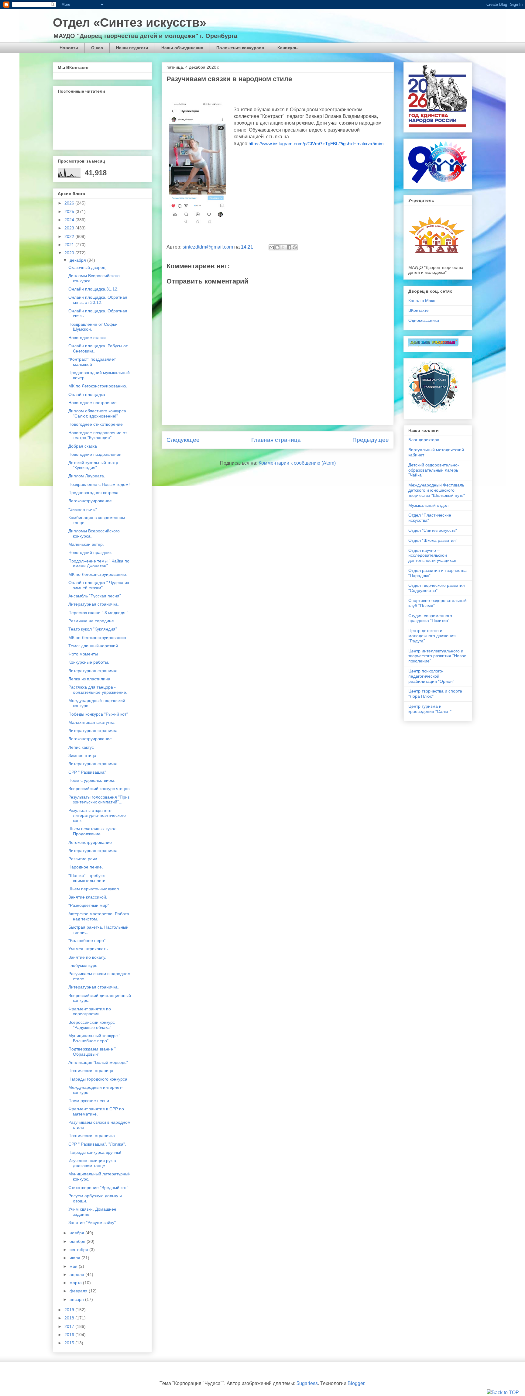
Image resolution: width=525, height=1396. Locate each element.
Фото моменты (83, 654)
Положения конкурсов (240, 47)
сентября (79, 1249)
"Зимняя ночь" (82, 509)
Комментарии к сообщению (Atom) (297, 463)
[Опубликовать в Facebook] (289, 247)
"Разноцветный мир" (88, 905)
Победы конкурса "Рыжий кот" (98, 714)
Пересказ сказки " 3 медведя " (98, 612)
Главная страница (276, 440)
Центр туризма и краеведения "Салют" (429, 709)
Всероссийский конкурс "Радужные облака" (91, 1025)
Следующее (183, 440)
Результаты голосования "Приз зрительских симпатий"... (98, 800)
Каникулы (288, 47)
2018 (69, 1317)
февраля (79, 1290)
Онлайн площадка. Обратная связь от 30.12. (97, 300)
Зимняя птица (82, 755)
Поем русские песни (88, 1100)
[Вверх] (503, 1392)
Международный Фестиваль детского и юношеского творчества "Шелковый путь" (436, 490)
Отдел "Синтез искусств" (432, 530)
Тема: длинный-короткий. (93, 645)
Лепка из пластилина (89, 678)
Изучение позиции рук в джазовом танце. (92, 1163)
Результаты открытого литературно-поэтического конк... (97, 815)
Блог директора (423, 439)
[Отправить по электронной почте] (272, 247)
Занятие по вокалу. (87, 957)
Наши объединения (182, 47)
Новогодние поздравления (95, 454)
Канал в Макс (421, 300)
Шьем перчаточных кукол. (94, 888)
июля (75, 1257)
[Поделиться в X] (283, 247)
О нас (97, 47)
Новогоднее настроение (92, 402)
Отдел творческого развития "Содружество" (436, 588)
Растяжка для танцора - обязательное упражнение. (97, 690)
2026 (69, 203)
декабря (78, 260)
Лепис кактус (81, 747)
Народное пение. (85, 867)
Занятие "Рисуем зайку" (92, 1222)
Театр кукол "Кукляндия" (92, 629)
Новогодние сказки (87, 337)
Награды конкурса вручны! (94, 1152)
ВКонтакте (418, 310)
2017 (69, 1326)
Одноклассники (423, 320)
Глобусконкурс (82, 965)
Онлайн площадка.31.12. (93, 289)
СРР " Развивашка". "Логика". (97, 1144)
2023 (69, 227)
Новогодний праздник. (90, 552)
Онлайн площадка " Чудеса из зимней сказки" (98, 585)
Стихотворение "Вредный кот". (98, 1187)
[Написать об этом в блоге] (277, 247)
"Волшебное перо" (86, 940)
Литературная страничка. (93, 604)
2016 (69, 1334)
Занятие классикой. (87, 897)
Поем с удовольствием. (91, 780)
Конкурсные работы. (88, 662)
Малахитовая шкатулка (91, 722)
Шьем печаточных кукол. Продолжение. (93, 831)
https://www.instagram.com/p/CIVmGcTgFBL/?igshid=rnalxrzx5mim (316, 143)
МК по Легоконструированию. (97, 385)
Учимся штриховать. (88, 948)
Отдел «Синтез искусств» (129, 22)
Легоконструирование (90, 500)
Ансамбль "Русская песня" (94, 595)
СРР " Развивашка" (87, 772)
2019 (69, 1309)
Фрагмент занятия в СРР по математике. (96, 1111)
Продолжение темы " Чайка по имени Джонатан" (98, 564)
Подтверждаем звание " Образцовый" (92, 1052)
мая (74, 1266)
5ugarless (307, 1383)
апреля (77, 1274)
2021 (69, 244)
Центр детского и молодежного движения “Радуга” (432, 635)
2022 (69, 236)
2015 (69, 1342)
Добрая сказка (82, 446)
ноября (77, 1232)
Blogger (356, 1383)
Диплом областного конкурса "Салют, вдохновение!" (97, 413)
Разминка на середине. (91, 620)
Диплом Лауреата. (86, 475)
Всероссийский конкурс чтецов (98, 788)
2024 (69, 219)
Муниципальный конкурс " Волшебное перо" (94, 1038)
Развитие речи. (83, 858)
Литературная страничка (93, 730)
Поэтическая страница (90, 1070)
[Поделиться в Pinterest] (295, 247)
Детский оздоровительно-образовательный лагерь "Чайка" (433, 470)
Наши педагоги (132, 47)
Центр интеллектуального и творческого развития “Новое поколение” (437, 656)
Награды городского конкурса (97, 1079)
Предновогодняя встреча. (94, 492)
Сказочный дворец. (87, 267)
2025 (69, 211)
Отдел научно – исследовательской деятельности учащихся (432, 555)
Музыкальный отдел (428, 505)
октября (78, 1241)
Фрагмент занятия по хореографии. (89, 1011)
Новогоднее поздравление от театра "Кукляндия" (97, 435)
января (77, 1299)
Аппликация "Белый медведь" (98, 1062)
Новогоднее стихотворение (95, 424)
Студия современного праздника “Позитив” (430, 618)
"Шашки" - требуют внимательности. (87, 878)
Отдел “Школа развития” (432, 540)
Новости (69, 47)
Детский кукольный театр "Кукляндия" (93, 465)
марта (76, 1282)
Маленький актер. (86, 544)
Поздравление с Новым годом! (99, 484)
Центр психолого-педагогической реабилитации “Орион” (431, 676)
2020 (69, 252)
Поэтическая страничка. (92, 1135)
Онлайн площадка (86, 394)
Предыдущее (370, 440)
